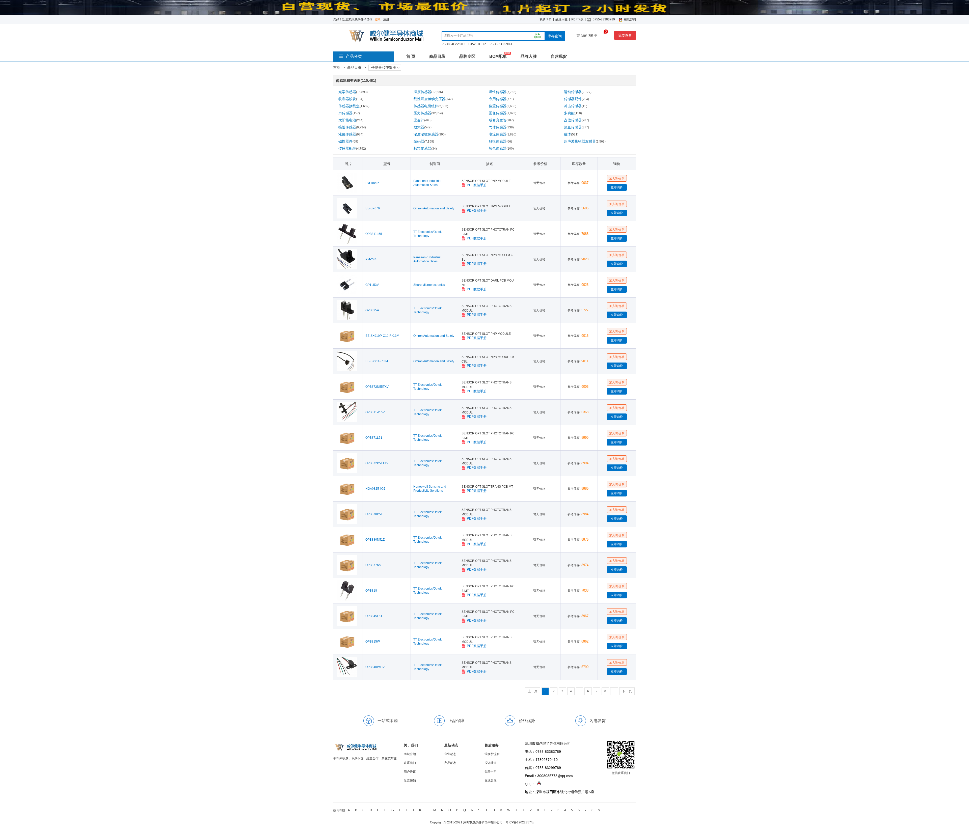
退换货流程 (492, 754)
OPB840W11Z (375, 667)
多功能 (573, 113)
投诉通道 (490, 763)
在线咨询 (630, 19)
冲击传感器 (575, 106)
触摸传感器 (500, 141)
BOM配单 (498, 56)
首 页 (410, 56)
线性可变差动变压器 (433, 99)
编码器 (424, 141)
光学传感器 (353, 92)
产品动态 (450, 763)
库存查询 (555, 36)
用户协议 (410, 771)
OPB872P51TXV (376, 463)
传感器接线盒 (353, 106)
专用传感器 (501, 99)
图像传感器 (502, 113)
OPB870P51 (374, 514)
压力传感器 (428, 113)
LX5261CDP (477, 44)
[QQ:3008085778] (538, 784)
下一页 (627, 691)
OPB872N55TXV (377, 387)
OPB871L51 (373, 437)
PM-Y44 (370, 259)
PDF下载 (577, 19)
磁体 (571, 134)
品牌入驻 (561, 19)
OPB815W (372, 641)
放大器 (423, 127)
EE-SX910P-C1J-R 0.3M (382, 336)
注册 (386, 19)
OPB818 (371, 590)
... (614, 691)
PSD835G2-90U (501, 44)
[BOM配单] (537, 36)
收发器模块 (350, 99)
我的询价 (546, 19)
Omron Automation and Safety (433, 208)
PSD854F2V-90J (453, 44)
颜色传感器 (501, 148)
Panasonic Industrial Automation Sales (427, 183)
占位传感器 (576, 120)
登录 (378, 19)
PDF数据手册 (477, 185)
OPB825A (372, 310)
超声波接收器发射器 (585, 141)
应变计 (423, 120)
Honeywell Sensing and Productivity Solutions (429, 488)
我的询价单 (594, 34)
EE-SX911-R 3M (376, 361)
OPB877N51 (374, 565)
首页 (336, 67)
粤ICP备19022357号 (520, 822)
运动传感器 (577, 92)
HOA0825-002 (375, 488)
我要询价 (625, 35)
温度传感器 (428, 92)
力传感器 (349, 113)
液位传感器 (350, 134)
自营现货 (559, 56)
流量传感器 (576, 127)
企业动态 (450, 754)
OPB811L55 (373, 234)
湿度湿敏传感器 (430, 134)
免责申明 (490, 771)
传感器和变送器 (383, 68)
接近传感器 (352, 127)
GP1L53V (372, 285)
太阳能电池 (350, 120)
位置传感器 (502, 106)
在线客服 (490, 780)
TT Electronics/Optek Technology (427, 234)
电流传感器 (502, 134)
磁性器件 (348, 141)
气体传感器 (501, 127)
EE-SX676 (372, 208)
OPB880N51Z (375, 539)
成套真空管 (501, 120)
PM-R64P (372, 183)
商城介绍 (410, 754)
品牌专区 (467, 56)
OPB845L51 (373, 616)
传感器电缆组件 (431, 106)
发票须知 (410, 780)
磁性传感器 (502, 92)
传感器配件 (576, 99)
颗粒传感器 (425, 148)
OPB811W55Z (375, 412)
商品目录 (437, 56)
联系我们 (410, 763)
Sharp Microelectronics (429, 285)
